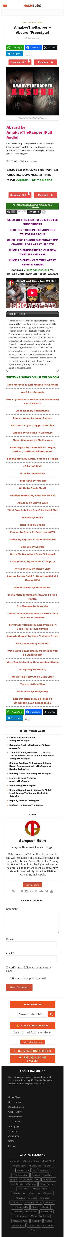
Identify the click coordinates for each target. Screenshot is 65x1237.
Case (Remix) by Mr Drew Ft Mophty (32, 561)
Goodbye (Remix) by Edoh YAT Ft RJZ (33, 495)
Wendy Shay (34, 1225)
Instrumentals (15, 1116)
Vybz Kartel (18, 1225)
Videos (49, 1220)
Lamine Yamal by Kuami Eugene (32, 418)
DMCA (11, 1141)
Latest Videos (14, 1121)
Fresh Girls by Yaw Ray (32, 480)
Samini (46, 1206)
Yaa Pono (48, 1225)
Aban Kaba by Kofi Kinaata (32, 410)
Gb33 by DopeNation (32, 473)
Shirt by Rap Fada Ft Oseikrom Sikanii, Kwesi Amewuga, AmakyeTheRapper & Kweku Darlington (30, 766)
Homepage (13, 1126)
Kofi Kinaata (17, 1184)
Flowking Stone (21, 1174)
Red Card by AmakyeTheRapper (26, 805)
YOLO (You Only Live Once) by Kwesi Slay (32, 510)
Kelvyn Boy (26, 1179)
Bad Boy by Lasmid (32, 546)
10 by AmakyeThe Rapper (22, 785)
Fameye (44, 1170)
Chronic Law (20, 1165)
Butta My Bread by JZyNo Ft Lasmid (32, 554)
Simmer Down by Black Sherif (32, 587)
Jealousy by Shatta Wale (32, 502)
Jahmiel (36, 1174)
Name (10, 939)
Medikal (33, 1197)
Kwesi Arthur (19, 1193)
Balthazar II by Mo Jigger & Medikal (33, 425)
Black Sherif (49, 1161)
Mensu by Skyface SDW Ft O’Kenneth (32, 539)
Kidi (37, 1179)
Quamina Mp (22, 1206)
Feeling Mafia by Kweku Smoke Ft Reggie (32, 458)
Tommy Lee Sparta (40, 1216)
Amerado (15, 1161)
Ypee (33, 1229)
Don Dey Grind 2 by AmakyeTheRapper (30, 773)
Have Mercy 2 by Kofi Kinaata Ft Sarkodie (32, 384)
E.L (35, 1170)
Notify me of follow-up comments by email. (28, 969)
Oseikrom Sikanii (34, 1202)
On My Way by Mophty (32, 669)
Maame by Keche (32, 517)
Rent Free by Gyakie (32, 524)
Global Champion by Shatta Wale (32, 440)
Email (10, 953)
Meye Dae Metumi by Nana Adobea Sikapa (32, 662)
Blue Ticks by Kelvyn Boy (32, 691)
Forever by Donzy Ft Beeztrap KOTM (32, 532)
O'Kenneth (17, 1202)
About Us (12, 1131)
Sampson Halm (34, 38)
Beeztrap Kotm (31, 1161)
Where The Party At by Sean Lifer (32, 676)
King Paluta (49, 1179)
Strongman (21, 1216)
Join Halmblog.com (32, 1041)
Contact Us (13, 1136)
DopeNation (23, 1170)
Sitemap (40, 1083)
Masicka (21, 1197)
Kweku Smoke (40, 1188)
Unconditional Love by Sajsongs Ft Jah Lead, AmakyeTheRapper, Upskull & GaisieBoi (30, 793)
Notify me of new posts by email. (27, 978)
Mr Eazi (45, 1197)
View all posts (32, 884)
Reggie (36, 1206)
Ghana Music (29, 22)
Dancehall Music (16, 1106)
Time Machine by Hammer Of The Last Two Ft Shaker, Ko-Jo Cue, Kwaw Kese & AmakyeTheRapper (31, 755)
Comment (12, 909)
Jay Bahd (48, 1174)
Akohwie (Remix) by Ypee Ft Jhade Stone (32, 636)
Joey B (14, 1179)
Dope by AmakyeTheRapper (24, 800)
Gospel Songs (15, 1111)
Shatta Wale (31, 1211)
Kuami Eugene (47, 1184)
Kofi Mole (31, 1184)
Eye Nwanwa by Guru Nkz (32, 606)
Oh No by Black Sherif (32, 488)
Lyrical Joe (35, 1193)
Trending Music (21, 1220)
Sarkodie (17, 1211)
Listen (39, 22)
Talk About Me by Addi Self (33, 643)
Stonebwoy (47, 1211)
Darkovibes (35, 1165)
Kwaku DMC (24, 1188)
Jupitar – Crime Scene (34, 180)
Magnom (48, 1193)
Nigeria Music (14, 1101)
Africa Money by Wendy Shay (32, 568)
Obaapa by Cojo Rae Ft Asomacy (32, 432)
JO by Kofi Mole (32, 466)
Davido (48, 1165)
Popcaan (50, 1202)
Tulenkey (37, 1220)
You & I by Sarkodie (32, 392)
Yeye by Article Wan (32, 684)
